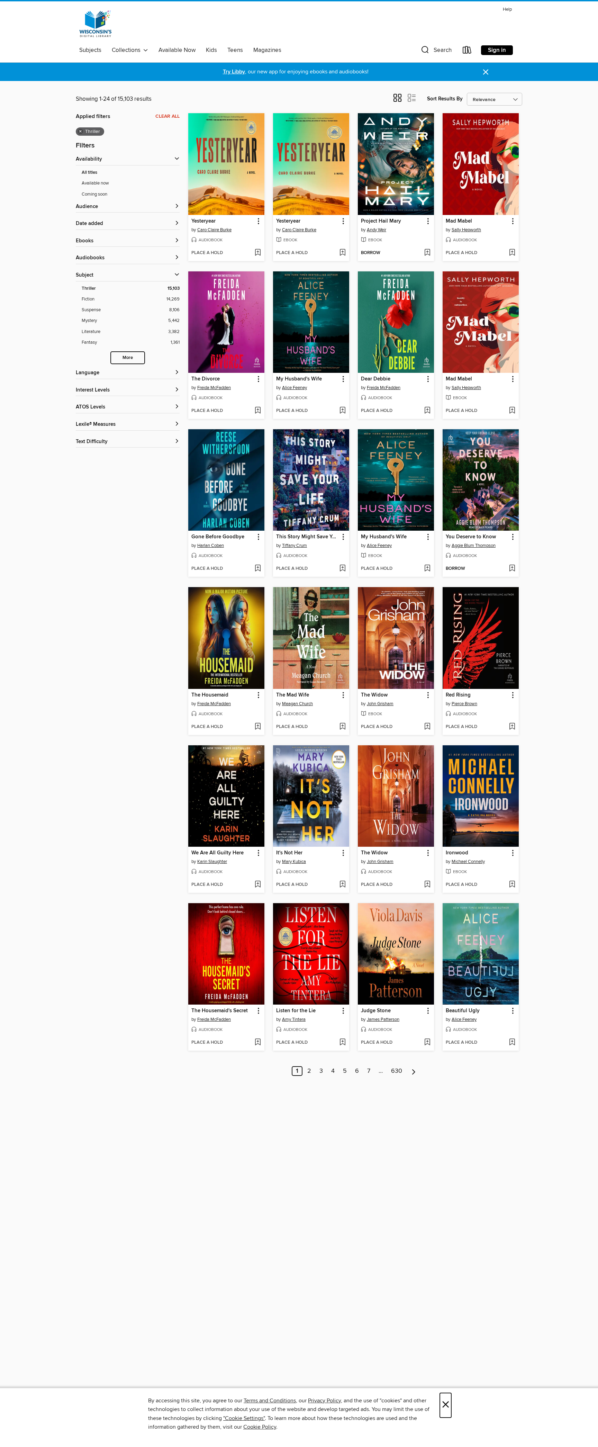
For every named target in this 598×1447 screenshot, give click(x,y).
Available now (95, 183)
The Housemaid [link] (209, 695)
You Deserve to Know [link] (471, 537)
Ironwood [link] (457, 853)
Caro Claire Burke (214, 230)
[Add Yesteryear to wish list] (257, 253)
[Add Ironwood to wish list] (512, 884)
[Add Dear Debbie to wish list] (427, 410)
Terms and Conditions (270, 1400)
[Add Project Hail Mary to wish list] (427, 253)
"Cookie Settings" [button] (244, 1418)
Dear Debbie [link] (375, 379)
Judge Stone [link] (376, 1011)
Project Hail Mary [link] (381, 221)
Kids (211, 50)
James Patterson (383, 1019)
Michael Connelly (468, 861)
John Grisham (380, 704)
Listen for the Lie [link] (296, 1011)
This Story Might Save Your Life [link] (307, 537)
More (128, 358)
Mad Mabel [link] (459, 221)
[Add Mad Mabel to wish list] (512, 253)
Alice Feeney (294, 387)
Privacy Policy (324, 1400)
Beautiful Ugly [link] (463, 1011)
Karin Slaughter (212, 861)
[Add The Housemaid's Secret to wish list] (257, 1042)
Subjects (90, 50)
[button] (436, 51)
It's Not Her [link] (289, 853)
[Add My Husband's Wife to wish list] (342, 410)
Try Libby (234, 71)
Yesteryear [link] (203, 221)
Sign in (497, 50)
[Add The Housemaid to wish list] (257, 726)
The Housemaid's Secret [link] (219, 1011)
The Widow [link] (374, 695)
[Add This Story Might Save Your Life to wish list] (342, 568)
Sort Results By (445, 99)
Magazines (267, 50)
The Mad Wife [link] (292, 695)
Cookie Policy (259, 1426)
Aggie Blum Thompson (474, 545)
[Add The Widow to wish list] (427, 726)
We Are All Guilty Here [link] (217, 853)
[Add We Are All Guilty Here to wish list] (257, 884)
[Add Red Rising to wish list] (512, 726)
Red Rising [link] (458, 695)
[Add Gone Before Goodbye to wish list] (257, 568)
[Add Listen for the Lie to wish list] (342, 1042)
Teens (235, 50)
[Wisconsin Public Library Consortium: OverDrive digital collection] (95, 24)
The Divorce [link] (205, 379)
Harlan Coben (210, 545)
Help (507, 9)
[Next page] (413, 1071)
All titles (89, 173)
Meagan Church (297, 704)
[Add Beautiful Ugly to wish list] (512, 1042)
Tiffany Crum (294, 545)
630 (396, 1071)
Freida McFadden (214, 387)
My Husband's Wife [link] (299, 379)
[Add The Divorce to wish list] (257, 410)
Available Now (177, 50)
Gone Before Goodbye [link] (217, 537)
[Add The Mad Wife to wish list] (342, 726)
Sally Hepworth (466, 230)
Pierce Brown (464, 704)
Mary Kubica (294, 861)
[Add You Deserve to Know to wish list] (512, 568)
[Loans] (467, 51)
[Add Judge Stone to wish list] (427, 1042)
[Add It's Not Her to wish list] (342, 884)
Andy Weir (376, 230)
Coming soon (94, 194)
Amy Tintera (294, 1019)
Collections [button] (127, 50)
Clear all (167, 116)
